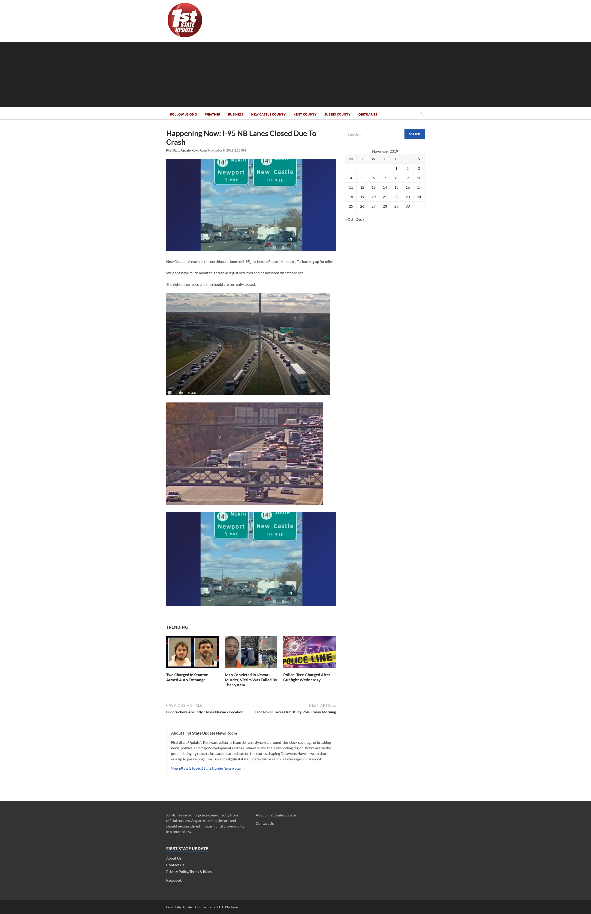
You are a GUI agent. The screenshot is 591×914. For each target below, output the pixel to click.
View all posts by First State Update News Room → (208, 768)
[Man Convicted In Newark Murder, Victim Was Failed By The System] (251, 669)
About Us (173, 858)
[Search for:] (385, 134)
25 (351, 206)
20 (373, 196)
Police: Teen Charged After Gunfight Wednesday (306, 677)
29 (396, 206)
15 (396, 187)
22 (396, 196)
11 (351, 187)
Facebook (174, 880)
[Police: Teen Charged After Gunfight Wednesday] (309, 669)
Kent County (305, 114)
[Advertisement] (295, 74)
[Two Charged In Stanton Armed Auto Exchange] (192, 669)
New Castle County (268, 114)
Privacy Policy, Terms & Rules (189, 871)
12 (362, 187)
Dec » (360, 219)
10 (419, 178)
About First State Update (276, 815)
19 (362, 196)
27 (373, 206)
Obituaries (367, 114)
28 (385, 206)
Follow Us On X (183, 114)
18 (351, 196)
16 (408, 187)
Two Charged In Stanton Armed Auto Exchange (187, 677)
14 (385, 187)
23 (408, 196)
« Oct (349, 219)
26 (362, 206)
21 (385, 196)
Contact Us (175, 865)
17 (419, 187)
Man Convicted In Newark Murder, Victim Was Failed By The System (251, 679)
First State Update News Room (187, 150)
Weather (212, 114)
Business (235, 114)
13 (373, 187)
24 (419, 196)
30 (408, 206)
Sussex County (337, 114)
